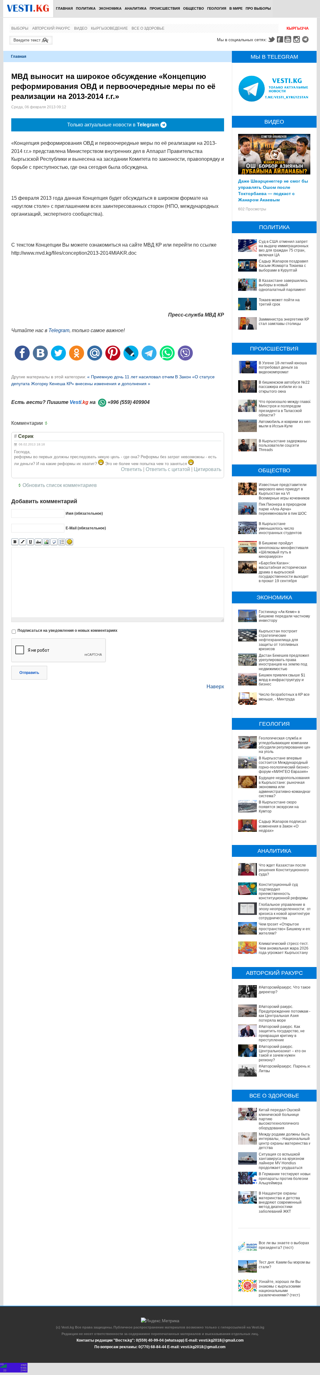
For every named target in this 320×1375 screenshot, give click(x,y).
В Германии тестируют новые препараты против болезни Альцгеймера (285, 1178)
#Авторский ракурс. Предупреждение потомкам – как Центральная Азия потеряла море (285, 1013)
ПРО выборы (258, 8)
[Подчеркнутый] (30, 542)
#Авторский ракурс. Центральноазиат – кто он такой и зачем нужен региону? (282, 1053)
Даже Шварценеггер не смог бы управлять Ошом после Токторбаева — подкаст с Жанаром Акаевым (273, 190)
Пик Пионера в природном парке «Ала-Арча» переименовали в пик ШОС (283, 509)
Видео (80, 28)
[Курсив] (22, 542)
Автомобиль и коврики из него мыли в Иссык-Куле (285, 424)
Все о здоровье (148, 28)
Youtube (288, 39)
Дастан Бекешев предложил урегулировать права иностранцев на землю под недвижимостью (284, 662)
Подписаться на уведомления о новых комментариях (68, 630)
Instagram (297, 39)
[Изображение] (46, 542)
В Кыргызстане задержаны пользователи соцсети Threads (283, 445)
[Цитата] (54, 542)
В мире (235, 8)
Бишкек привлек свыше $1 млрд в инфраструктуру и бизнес (282, 679)
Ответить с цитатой (168, 469)
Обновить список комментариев (59, 485)
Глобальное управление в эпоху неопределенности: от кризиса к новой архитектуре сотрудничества (285, 911)
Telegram (306, 39)
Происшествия (165, 8)
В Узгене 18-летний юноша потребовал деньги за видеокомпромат (283, 367)
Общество (193, 8)
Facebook (280, 39)
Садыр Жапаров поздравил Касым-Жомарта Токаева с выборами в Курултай (283, 266)
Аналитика (136, 8)
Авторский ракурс (51, 28)
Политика (86, 8)
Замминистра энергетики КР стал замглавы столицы (284, 321)
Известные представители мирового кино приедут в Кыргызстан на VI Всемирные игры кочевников (284, 491)
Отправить (29, 672)
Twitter (271, 39)
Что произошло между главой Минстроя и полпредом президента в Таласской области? (285, 408)
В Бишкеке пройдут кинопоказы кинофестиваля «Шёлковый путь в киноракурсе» (283, 550)
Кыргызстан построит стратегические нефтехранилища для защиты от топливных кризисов (278, 640)
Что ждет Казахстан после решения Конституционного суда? (284, 870)
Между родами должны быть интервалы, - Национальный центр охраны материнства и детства (285, 1141)
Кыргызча (298, 28)
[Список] (61, 542)
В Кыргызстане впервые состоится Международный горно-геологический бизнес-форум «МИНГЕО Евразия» (284, 765)
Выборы (19, 28)
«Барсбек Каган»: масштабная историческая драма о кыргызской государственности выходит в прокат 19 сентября (284, 572)
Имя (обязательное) (84, 513)
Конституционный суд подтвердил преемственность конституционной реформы (283, 891)
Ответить (131, 469)
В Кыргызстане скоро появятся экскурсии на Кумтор (279, 806)
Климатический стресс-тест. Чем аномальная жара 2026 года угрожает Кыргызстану (283, 948)
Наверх (215, 686)
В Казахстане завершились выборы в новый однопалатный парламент (283, 285)
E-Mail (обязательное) (86, 528)
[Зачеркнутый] (38, 542)
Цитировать (207, 469)
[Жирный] (14, 542)
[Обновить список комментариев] (47, 423)
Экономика (110, 8)
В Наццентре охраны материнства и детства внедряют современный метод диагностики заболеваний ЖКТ (280, 1202)
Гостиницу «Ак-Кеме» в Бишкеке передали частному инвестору (284, 616)
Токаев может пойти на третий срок (279, 302)
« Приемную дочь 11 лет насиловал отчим (130, 376)
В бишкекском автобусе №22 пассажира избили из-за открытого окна (284, 387)
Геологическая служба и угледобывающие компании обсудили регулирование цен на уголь (285, 745)
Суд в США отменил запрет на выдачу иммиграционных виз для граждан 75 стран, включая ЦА (283, 248)
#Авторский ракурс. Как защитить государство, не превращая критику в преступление (282, 1033)
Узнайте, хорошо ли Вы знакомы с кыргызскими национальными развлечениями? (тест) (280, 1288)
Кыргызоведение (109, 28)
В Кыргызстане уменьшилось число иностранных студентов (280, 528)
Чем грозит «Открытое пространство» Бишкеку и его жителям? (285, 928)
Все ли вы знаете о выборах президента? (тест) (284, 1245)
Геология (216, 8)
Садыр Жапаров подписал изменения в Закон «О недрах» (282, 826)
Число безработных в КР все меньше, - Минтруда (284, 696)
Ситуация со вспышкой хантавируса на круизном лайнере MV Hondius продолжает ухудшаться (281, 1161)
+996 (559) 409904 (129, 402)
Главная (64, 8)
